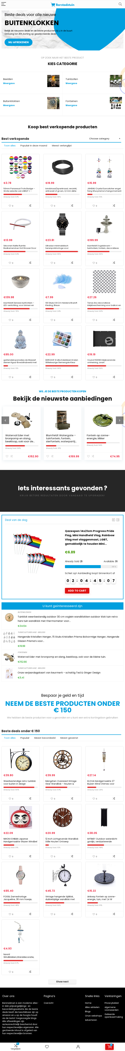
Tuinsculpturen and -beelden (31, 632)
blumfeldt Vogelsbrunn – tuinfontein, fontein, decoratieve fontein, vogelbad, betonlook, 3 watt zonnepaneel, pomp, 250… (103, 249)
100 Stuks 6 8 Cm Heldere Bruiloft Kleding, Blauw (61, 304)
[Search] (120, 4)
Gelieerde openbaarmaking (114, 1015)
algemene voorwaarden (112, 1008)
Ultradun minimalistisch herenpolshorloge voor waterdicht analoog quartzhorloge (57, 249)
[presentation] (5, 420)
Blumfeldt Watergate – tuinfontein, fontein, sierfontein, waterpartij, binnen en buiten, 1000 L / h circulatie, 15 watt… (20, 441)
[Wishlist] (47, 1047)
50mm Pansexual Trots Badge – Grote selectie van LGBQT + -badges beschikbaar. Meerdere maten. (20, 192)
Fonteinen (22, 652)
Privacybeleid (112, 1002)
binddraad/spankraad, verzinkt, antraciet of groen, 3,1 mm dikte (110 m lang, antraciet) (61, 191)
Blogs (88, 1011)
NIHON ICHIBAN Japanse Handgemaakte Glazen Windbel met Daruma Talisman (20, 841)
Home (88, 1002)
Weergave (9, 83)
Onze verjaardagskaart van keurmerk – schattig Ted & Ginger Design (59, 672)
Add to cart (77, 582)
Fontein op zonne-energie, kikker (57, 436)
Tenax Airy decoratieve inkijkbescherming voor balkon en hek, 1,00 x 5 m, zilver (104, 305)
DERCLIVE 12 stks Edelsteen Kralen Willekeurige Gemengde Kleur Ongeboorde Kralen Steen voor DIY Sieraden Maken (61, 364)
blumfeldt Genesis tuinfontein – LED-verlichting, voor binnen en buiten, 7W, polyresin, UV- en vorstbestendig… (19, 306)
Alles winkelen (92, 1007)
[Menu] (3, 4)
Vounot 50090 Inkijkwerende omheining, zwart (101, 361)
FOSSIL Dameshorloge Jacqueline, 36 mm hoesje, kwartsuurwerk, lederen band (19, 899)
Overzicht (49, 1003)
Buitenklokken (24, 612)
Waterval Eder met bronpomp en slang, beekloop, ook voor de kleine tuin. (62, 657)
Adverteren (91, 1020)
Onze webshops (93, 1015)
